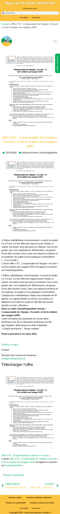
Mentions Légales (15, 497)
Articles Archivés (30, 152)
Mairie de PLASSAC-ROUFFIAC (30, 3)
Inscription (24, 17)
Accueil (5, 24)
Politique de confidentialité (16, 503)
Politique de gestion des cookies (42, 503)
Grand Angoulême (48, 152)
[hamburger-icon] (55, 41)
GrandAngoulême (14, 465)
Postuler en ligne (9, 344)
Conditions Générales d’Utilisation (38, 497)
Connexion (36, 17)
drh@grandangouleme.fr (13, 358)
